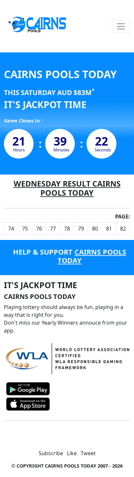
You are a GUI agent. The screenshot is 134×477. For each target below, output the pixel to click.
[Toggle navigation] (121, 26)
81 (109, 228)
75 (25, 228)
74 (11, 228)
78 (67, 228)
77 (53, 228)
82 (123, 228)
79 (81, 228)
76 (39, 228)
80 (95, 228)
